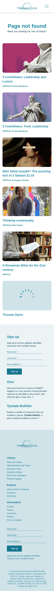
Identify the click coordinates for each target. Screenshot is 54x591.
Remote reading (14, 479)
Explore (11, 485)
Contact (10, 507)
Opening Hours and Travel (18, 465)
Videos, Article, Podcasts (18, 489)
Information (14, 502)
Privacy (10, 510)
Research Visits (14, 469)
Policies (10, 517)
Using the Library (14, 472)
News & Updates (14, 520)
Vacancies (11, 513)
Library (11, 457)
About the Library (14, 462)
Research (11, 493)
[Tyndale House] (27, 6)
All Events (11, 496)
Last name (11, 358)
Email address (13, 364)
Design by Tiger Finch (28, 586)
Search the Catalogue (16, 475)
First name (11, 352)
